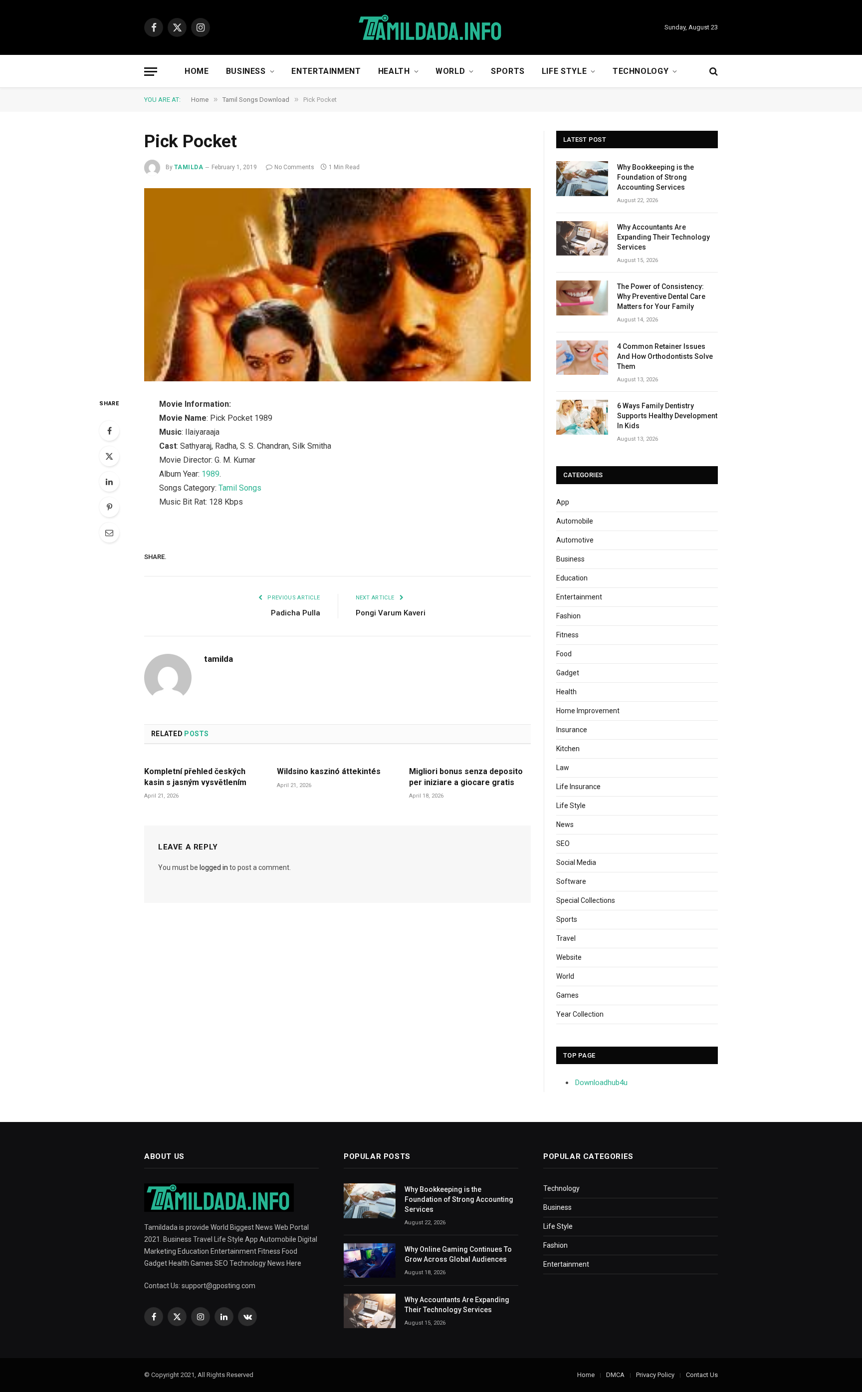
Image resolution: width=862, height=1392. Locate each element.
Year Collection (580, 1014)
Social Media (576, 862)
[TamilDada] (431, 27)
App (562, 502)
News (565, 825)
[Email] (109, 533)
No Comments (294, 167)
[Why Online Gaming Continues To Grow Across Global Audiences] (370, 1260)
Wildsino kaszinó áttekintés (329, 771)
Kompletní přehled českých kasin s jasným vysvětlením (195, 777)
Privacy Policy (655, 1375)
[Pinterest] (109, 507)
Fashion (568, 616)
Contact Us (702, 1375)
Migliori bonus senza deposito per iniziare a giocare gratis (466, 777)
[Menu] (150, 71)
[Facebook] (109, 431)
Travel (566, 938)
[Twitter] (109, 456)
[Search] (712, 71)
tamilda (188, 167)
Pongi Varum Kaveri (391, 612)
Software (571, 881)
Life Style (564, 71)
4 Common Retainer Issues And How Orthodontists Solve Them (665, 356)
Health (394, 71)
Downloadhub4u (601, 1082)
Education (572, 578)
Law (562, 768)
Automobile (574, 521)
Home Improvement (588, 711)
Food (564, 654)
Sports (508, 71)
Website (569, 957)
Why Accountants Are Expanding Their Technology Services (663, 237)
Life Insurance (578, 787)
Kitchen (568, 749)
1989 (210, 474)
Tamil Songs (239, 488)
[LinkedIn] (109, 482)
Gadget (567, 673)
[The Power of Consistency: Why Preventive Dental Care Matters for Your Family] (582, 297)
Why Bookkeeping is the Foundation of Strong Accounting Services (655, 177)
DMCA (615, 1375)
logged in (214, 867)
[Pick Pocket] (337, 285)
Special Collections (585, 900)
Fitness (567, 635)
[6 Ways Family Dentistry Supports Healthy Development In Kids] (582, 417)
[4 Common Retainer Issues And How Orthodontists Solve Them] (582, 357)
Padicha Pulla (295, 612)
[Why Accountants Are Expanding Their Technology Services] (582, 238)
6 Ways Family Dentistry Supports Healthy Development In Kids (667, 416)
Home (197, 71)
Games (567, 995)
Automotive (575, 540)
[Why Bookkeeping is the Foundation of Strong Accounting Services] (582, 178)
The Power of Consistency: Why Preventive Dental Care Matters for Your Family (661, 296)
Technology (640, 71)
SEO (563, 843)
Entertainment (326, 71)
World (450, 71)
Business (246, 71)
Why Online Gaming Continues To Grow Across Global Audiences (458, 1254)
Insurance (571, 730)
